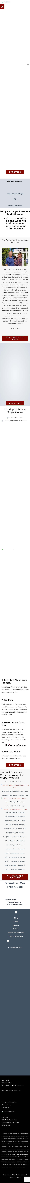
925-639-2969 (7, 1083)
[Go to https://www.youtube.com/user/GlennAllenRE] (20, 941)
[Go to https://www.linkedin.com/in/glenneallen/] (13, 941)
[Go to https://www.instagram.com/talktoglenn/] (18, 941)
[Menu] (28, 65)
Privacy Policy (6, 1105)
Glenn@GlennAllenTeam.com (13, 1085)
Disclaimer (5, 1107)
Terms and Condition (9, 1102)
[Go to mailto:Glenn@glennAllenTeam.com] (8, 941)
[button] (15, 172)
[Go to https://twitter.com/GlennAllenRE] (15, 941)
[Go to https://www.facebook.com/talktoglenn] (10, 941)
